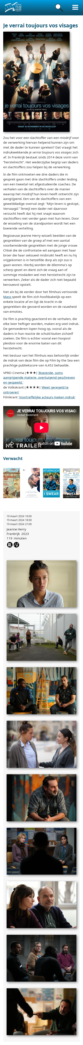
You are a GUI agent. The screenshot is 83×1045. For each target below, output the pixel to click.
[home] (13, 7)
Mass (7, 297)
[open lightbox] (42, 582)
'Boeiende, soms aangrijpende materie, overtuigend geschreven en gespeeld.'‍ (39, 378)
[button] (75, 7)
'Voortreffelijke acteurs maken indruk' (47, 397)
